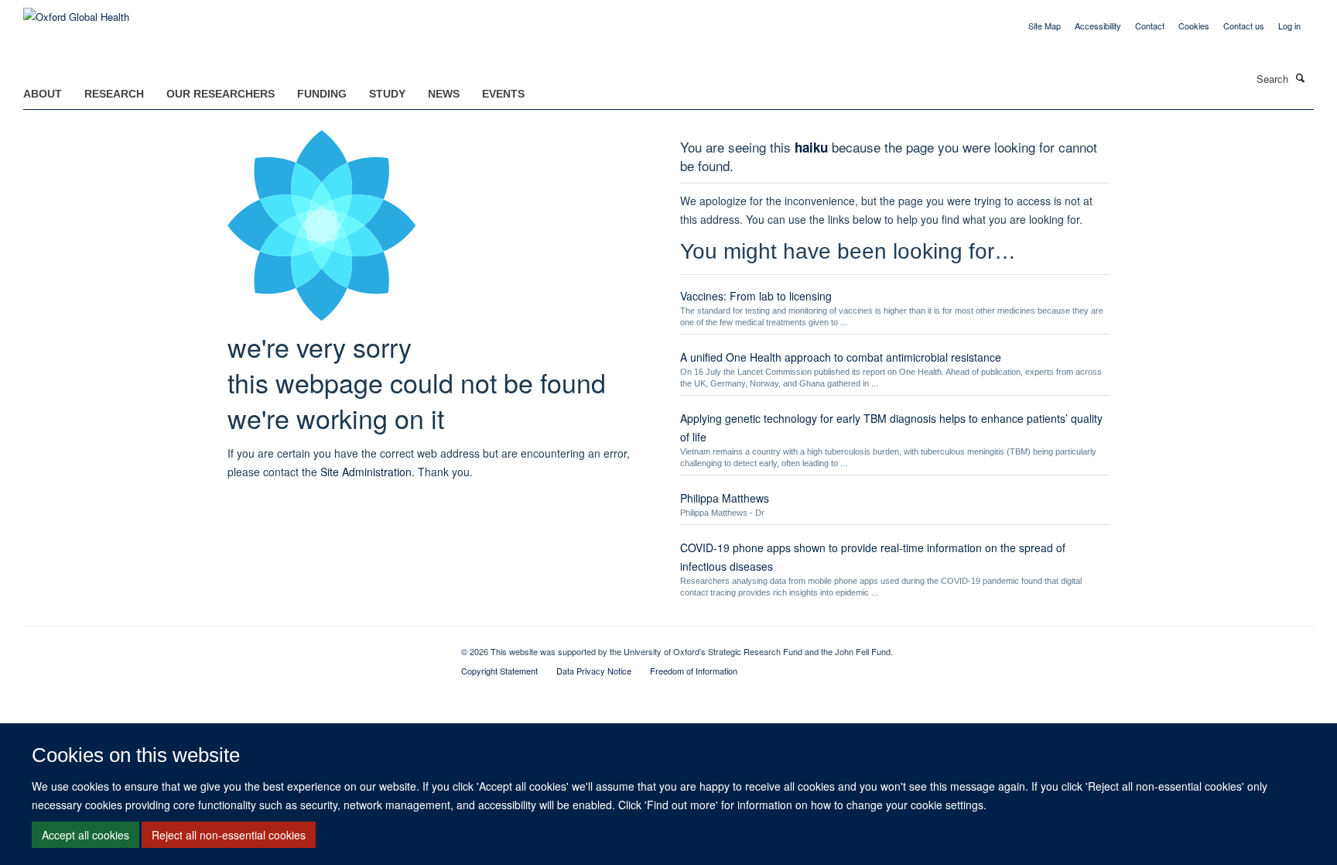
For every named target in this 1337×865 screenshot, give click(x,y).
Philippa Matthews (724, 498)
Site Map (1044, 25)
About (42, 94)
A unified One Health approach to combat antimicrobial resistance (840, 357)
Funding (322, 94)
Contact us (1243, 25)
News (444, 94)
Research (114, 94)
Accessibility (1098, 25)
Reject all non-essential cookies (229, 835)
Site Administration (366, 471)
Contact (1149, 25)
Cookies (1193, 25)
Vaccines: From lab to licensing (756, 296)
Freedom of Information (693, 670)
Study (387, 94)
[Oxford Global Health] (76, 11)
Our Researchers (220, 94)
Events (503, 94)
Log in (1289, 25)
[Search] (1300, 77)
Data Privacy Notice (593, 670)
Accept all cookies (85, 835)
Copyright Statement (499, 670)
